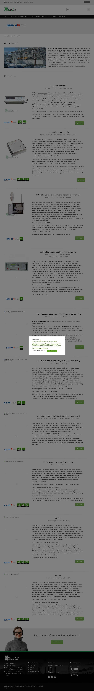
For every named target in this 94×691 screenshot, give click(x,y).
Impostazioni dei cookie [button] (39, 350)
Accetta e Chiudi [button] (52, 351)
